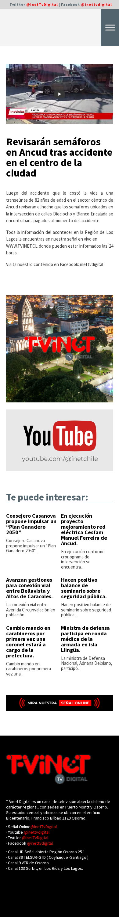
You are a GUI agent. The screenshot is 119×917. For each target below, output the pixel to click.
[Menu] (110, 27)
